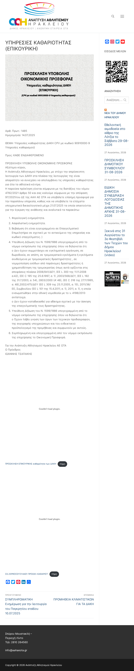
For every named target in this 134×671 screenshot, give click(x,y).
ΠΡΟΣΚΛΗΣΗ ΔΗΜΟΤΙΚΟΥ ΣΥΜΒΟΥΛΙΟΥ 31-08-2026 (114, 166)
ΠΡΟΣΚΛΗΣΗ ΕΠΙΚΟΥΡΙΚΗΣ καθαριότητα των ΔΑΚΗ (30, 464)
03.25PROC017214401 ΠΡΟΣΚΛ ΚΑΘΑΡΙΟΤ (26, 574)
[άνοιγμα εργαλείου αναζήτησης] (112, 16)
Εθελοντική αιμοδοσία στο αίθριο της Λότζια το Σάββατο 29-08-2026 (116, 135)
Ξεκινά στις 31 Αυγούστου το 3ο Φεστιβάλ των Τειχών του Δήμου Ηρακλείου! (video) (116, 243)
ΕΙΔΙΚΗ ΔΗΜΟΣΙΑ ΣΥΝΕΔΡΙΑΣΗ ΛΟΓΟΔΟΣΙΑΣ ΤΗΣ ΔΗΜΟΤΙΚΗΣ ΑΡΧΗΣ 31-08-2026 (115, 202)
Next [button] (124, 278)
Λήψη (62, 464)
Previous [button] (108, 278)
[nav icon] (122, 16)
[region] (116, 279)
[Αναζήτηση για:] (116, 100)
